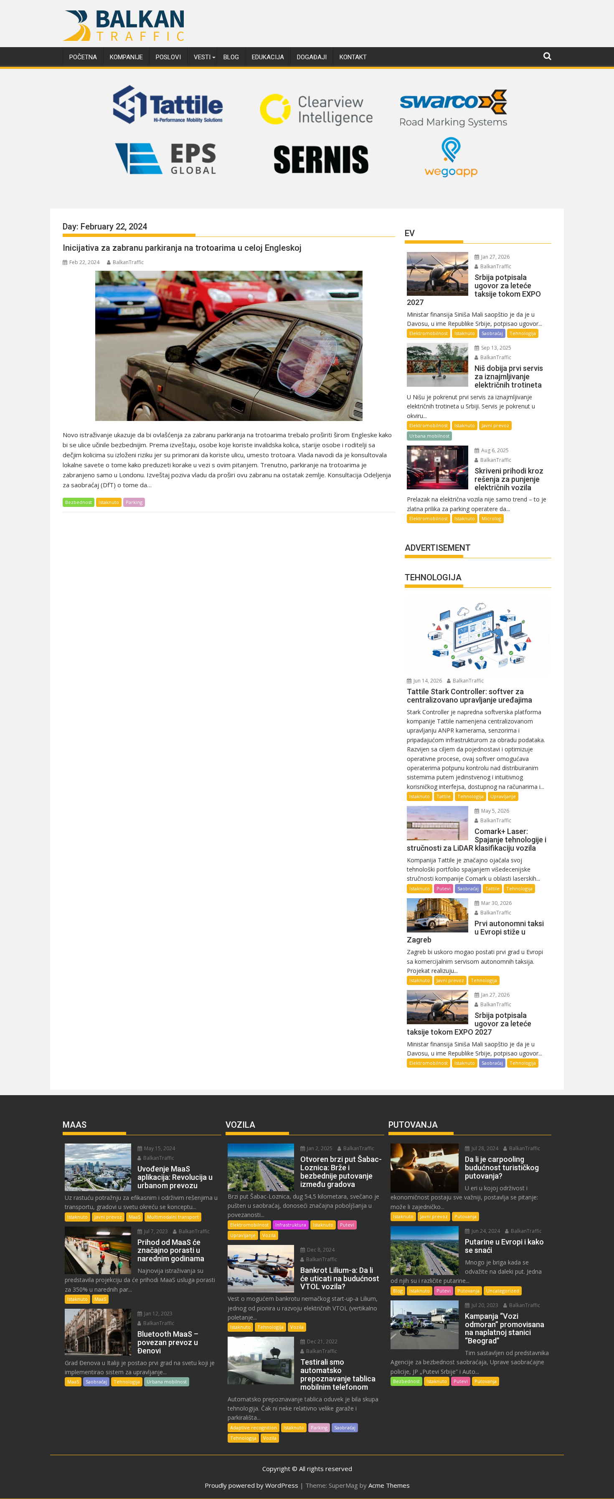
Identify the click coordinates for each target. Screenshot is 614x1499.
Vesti (202, 57)
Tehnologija (523, 333)
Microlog (491, 518)
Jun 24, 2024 (485, 1230)
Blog (231, 57)
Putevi (443, 888)
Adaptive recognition (253, 1427)
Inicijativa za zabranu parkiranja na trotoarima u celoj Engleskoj (182, 248)
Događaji (312, 57)
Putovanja (465, 1216)
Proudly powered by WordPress (251, 1485)
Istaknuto (109, 502)
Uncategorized (502, 1290)
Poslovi (168, 57)
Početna (83, 57)
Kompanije (126, 57)
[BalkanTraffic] (307, 198)
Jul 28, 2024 (484, 1148)
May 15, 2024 (159, 1148)
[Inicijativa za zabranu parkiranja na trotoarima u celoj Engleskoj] (229, 346)
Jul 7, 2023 (155, 1231)
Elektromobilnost (428, 333)
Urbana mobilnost (429, 436)
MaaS (134, 1217)
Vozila (269, 1235)
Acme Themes (389, 1485)
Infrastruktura (290, 1225)
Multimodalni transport (173, 1217)
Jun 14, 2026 (427, 680)
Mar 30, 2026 (496, 903)
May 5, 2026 (494, 810)
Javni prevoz (495, 425)
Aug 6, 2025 (494, 450)
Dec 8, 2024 (320, 1249)
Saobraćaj (492, 333)
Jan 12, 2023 (158, 1313)
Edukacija (268, 57)
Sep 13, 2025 (495, 347)
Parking (134, 502)
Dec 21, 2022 (321, 1341)
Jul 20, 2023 (484, 1305)
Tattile (443, 796)
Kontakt (353, 57)
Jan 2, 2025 (319, 1148)
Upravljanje (503, 796)
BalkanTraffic (128, 262)
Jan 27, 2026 (495, 256)
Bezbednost (78, 502)
